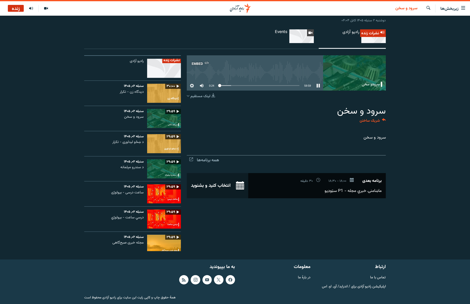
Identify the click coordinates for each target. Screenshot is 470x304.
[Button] (373, 122)
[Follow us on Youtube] (207, 279)
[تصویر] (45, 8)
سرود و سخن (406, 9)
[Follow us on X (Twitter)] (218, 279)
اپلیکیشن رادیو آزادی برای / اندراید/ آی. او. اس (354, 286)
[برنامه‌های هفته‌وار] (31, 8)
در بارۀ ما (304, 277)
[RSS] (183, 279)
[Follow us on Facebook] (230, 279)
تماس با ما (378, 277)
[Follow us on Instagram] (195, 279)
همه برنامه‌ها (208, 160)
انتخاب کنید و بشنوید (211, 185)
